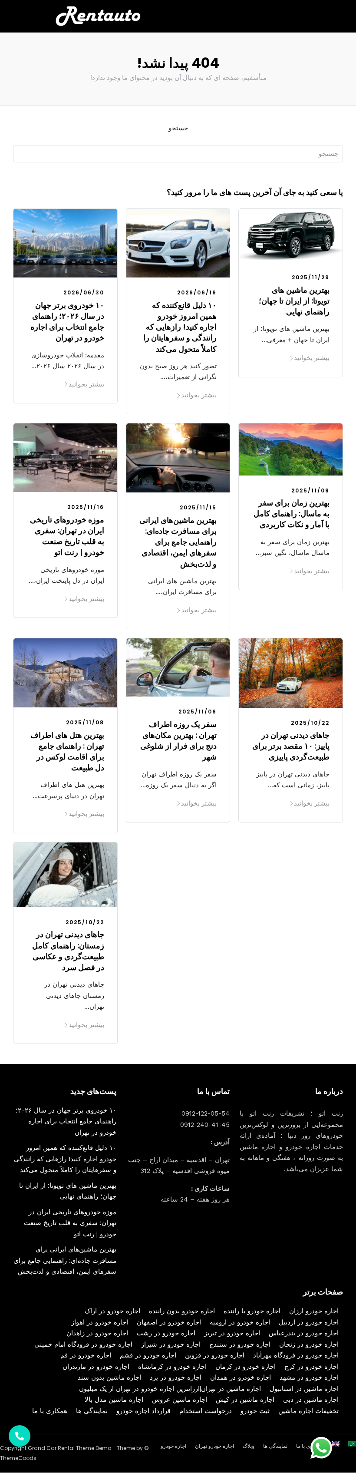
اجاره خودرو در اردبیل (309, 1322)
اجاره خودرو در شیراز (171, 1344)
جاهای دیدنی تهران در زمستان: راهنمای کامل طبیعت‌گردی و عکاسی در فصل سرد (68, 951)
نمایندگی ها (92, 1411)
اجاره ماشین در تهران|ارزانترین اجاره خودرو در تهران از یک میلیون (170, 1389)
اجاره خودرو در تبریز (232, 1333)
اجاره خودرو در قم (85, 1355)
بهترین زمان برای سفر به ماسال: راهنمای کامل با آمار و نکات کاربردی (292, 513)
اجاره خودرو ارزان (314, 1311)
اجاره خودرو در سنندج (239, 1344)
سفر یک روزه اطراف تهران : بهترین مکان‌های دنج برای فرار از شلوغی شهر (178, 741)
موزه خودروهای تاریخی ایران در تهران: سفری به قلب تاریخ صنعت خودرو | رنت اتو (67, 536)
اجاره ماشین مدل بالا (114, 1400)
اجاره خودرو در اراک (112, 1311)
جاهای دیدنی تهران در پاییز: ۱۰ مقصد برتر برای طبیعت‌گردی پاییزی (291, 746)
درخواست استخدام (205, 1411)
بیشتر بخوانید (86, 384)
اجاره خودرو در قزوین (214, 1355)
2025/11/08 (85, 722)
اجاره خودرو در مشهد (309, 1377)
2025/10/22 (310, 723)
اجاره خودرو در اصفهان (169, 1322)
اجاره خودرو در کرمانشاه (172, 1367)
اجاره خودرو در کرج (311, 1367)
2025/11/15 (198, 507)
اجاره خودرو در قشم (148, 1355)
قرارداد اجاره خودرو (143, 1411)
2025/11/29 (311, 277)
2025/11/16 (85, 507)
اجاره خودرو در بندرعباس (304, 1333)
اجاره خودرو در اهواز (99, 1322)
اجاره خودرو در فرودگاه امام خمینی (83, 1344)
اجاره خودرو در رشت (166, 1333)
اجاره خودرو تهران (214, 1446)
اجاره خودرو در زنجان (309, 1344)
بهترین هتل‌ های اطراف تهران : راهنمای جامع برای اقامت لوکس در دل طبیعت (67, 751)
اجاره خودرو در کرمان (245, 1367)
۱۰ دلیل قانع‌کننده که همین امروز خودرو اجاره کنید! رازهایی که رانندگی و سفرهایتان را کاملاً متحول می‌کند (180, 327)
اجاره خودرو (173, 1446)
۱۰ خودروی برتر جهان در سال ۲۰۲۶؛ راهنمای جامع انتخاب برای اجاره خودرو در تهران (67, 321)
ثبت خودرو (255, 1411)
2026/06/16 (197, 292)
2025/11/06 (197, 711)
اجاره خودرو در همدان (240, 1377)
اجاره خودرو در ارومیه (240, 1322)
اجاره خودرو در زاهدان (97, 1333)
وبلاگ (248, 1446)
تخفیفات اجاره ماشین (308, 1411)
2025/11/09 (310, 490)
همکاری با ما (49, 1411)
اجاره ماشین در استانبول (304, 1389)
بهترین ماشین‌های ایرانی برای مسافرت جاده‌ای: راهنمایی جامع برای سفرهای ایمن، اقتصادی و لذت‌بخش (178, 542)
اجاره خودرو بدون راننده (182, 1311)
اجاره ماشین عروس (179, 1400)
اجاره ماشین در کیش (245, 1400)
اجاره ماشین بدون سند (109, 1377)
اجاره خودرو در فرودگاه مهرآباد (296, 1355)
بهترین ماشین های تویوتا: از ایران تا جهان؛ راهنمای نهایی (294, 300)
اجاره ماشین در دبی (311, 1400)
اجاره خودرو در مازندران (96, 1367)
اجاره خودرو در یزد (175, 1377)
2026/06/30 (83, 292)
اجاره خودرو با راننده (252, 1311)
